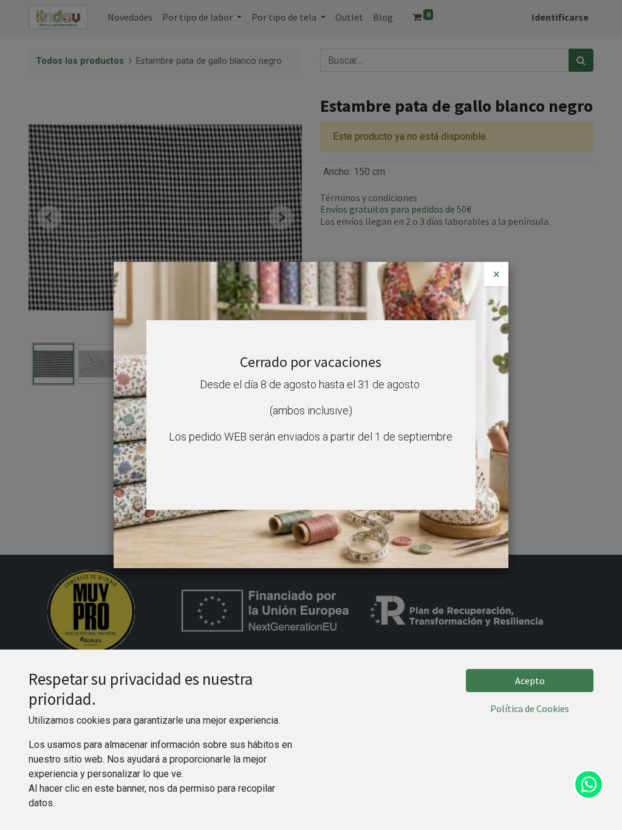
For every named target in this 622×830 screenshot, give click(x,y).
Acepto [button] (530, 680)
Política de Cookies (529, 708)
